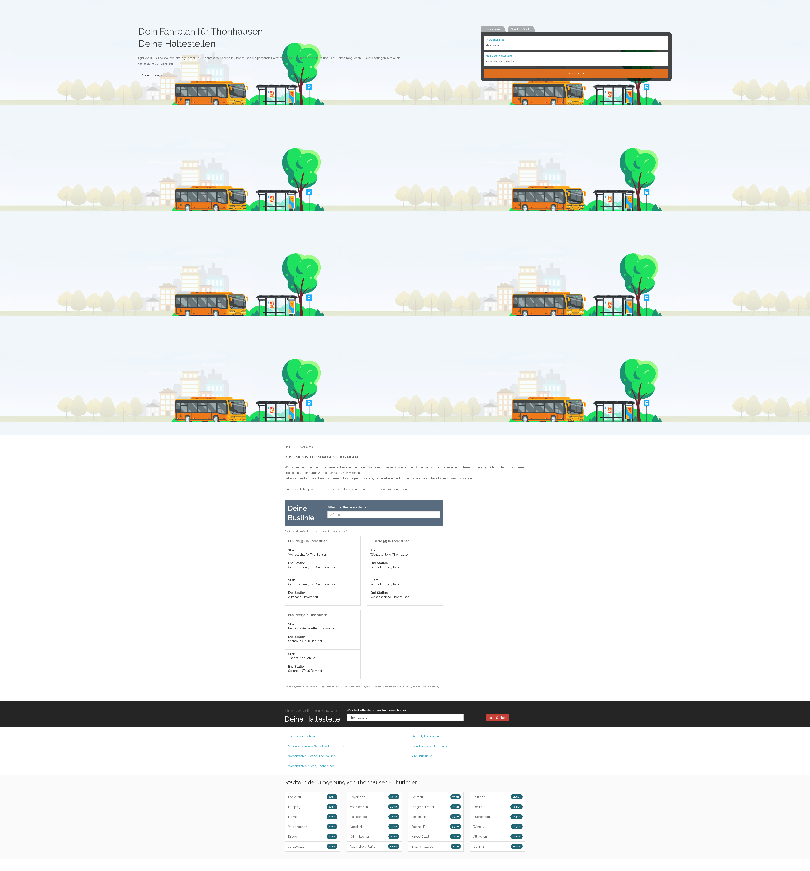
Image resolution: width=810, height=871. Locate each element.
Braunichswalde (435, 846)
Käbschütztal (435, 836)
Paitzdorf (497, 797)
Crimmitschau (373, 836)
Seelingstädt (435, 826)
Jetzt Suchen (497, 717)
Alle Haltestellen (423, 756)
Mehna (311, 817)
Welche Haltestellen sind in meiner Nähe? (376, 710)
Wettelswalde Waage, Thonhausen (311, 756)
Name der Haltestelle (499, 56)
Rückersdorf (497, 817)
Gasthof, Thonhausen (426, 736)
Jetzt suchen (576, 73)
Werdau (497, 826)
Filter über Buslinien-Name (346, 507)
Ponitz (497, 807)
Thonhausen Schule (301, 736)
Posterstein (435, 817)
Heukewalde (373, 817)
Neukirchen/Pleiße (373, 846)
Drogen (311, 836)
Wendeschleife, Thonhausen (431, 746)
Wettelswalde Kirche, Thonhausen (311, 766)
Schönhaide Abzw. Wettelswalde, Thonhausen (319, 746)
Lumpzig (311, 807)
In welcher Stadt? (496, 40)
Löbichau (311, 797)
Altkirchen (497, 836)
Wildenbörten (311, 826)
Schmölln (435, 797)
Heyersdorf (373, 797)
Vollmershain (373, 807)
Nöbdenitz (373, 826)
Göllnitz (497, 846)
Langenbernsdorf (435, 807)
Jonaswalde (311, 846)
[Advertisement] (487, 563)
